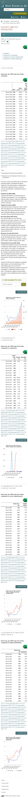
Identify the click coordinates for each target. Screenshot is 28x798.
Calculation (6, 53)
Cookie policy (5, 789)
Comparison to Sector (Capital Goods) (13, 57)
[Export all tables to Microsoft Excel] (25, 47)
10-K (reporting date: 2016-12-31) (15, 152)
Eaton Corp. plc (15, 21)
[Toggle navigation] (3, 2)
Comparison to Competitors (10, 55)
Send (23, 284)
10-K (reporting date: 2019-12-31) (15, 148)
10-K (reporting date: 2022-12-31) (15, 145)
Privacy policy (5, 786)
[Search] (25, 9)
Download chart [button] (22, 292)
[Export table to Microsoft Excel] (25, 80)
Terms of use (4, 783)
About (3, 780)
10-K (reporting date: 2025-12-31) (14, 141)
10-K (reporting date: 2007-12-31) (15, 163)
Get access (15, 17)
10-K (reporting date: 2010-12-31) (15, 159)
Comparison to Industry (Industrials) (12, 59)
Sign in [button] (24, 17)
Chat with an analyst (20, 13)
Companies (7, 21)
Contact (3, 792)
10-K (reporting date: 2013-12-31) (15, 156)
